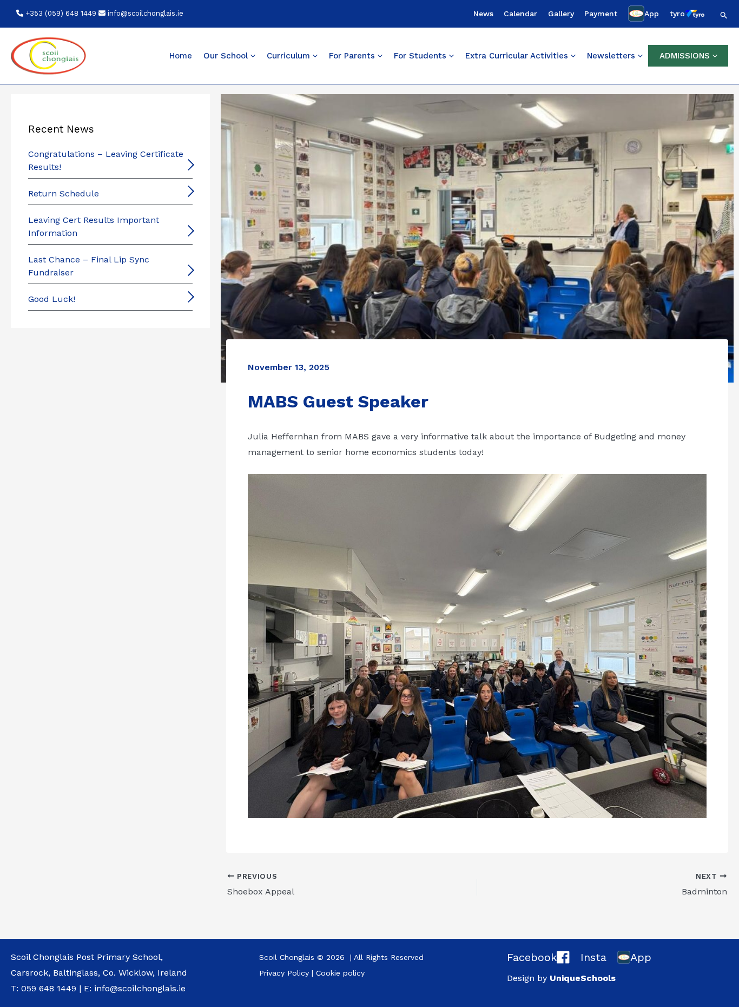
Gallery (561, 13)
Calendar (520, 13)
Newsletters (611, 56)
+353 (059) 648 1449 (60, 13)
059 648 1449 (48, 988)
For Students (420, 56)
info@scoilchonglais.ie (145, 13)
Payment (600, 13)
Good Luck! (51, 299)
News (483, 13)
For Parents (352, 56)
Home (180, 56)
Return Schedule (63, 193)
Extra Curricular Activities (516, 56)
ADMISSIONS (684, 56)
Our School (225, 56)
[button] (724, 15)
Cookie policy (340, 973)
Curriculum (288, 56)
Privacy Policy (284, 973)
